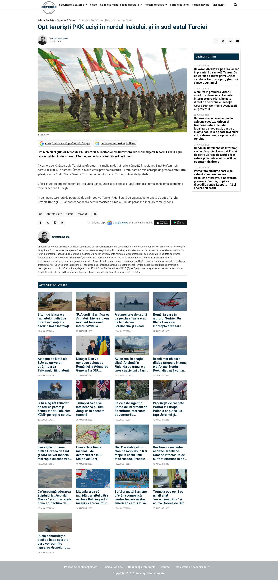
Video (93, 4)
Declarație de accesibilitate (192, 567)
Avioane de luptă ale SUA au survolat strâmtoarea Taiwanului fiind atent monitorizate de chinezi (53, 364)
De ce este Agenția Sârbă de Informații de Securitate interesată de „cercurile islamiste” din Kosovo (131, 409)
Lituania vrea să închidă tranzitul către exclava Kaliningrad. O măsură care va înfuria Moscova (92, 497)
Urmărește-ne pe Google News (118, 143)
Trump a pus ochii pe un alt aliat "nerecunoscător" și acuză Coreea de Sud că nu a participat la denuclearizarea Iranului (169, 497)
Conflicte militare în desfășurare (119, 4)
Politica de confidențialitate (80, 567)
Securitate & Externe (71, 4)
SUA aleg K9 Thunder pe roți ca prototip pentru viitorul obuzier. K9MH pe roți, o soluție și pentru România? (54, 409)
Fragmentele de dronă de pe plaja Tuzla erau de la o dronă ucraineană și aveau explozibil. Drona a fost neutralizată (131, 320)
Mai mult (218, 4)
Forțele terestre (154, 4)
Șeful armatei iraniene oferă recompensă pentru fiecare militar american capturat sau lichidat (131, 497)
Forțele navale (200, 4)
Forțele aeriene (179, 4)
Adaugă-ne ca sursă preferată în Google (67, 143)
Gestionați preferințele (141, 567)
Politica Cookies (113, 567)
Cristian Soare (60, 38)
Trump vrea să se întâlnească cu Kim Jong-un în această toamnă (90, 409)
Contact (166, 567)
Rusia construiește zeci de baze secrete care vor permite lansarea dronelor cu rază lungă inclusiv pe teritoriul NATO (54, 541)
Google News (120, 222)
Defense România (46, 20)
